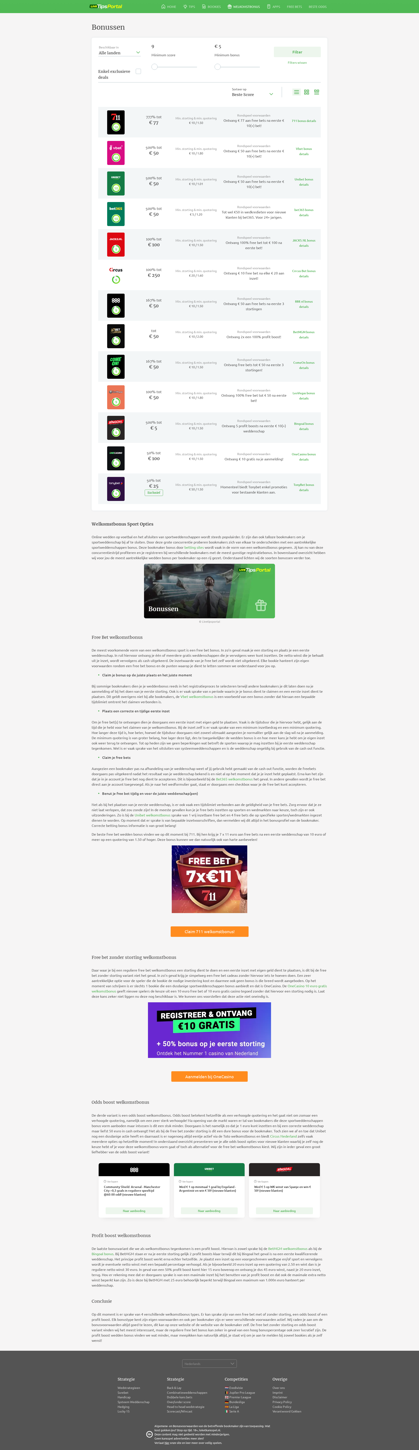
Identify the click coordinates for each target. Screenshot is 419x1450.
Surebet (123, 1392)
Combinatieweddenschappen (187, 1392)
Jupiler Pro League (242, 1392)
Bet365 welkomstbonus (234, 779)
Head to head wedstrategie (186, 1407)
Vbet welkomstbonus (196, 696)
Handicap (124, 1397)
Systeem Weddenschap (133, 1402)
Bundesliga (237, 1402)
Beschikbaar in (109, 47)
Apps (276, 7)
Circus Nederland (283, 1136)
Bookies (214, 7)
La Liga (234, 1407)
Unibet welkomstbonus (152, 815)
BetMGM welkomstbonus (287, 1248)
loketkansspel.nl (209, 1430)
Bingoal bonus (102, 1253)
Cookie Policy (282, 1407)
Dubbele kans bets (180, 1397)
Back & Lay (174, 1388)
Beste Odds (317, 7)
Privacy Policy (282, 1402)
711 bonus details (304, 121)
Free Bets (294, 7)
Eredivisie (236, 1388)
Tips (191, 7)
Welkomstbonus (246, 7)
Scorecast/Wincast (180, 1411)
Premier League (240, 1397)
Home (171, 7)
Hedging (123, 1407)
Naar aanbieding (134, 1211)
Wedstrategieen (129, 1388)
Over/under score (179, 1402)
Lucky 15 (124, 1411)
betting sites (194, 547)
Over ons (279, 1388)
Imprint (278, 1392)
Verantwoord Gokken (287, 1411)
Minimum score (163, 55)
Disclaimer (280, 1397)
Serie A (234, 1411)
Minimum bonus (227, 55)
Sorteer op (239, 89)
